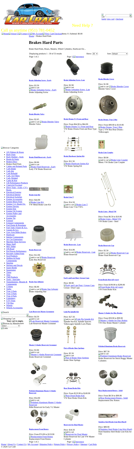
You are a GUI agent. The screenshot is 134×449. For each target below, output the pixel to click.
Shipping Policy (46, 444)
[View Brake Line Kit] (36, 202)
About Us (11, 444)
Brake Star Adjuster (36, 282)
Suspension (11, 270)
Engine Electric (12, 206)
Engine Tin (10, 218)
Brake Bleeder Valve (36, 114)
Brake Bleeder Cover (106, 79)
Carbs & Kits (11, 180)
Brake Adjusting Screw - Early (40, 80)
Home (31, 36)
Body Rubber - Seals (15, 157)
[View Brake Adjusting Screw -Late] (77, 90)
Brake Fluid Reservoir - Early (40, 157)
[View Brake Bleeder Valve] (49, 122)
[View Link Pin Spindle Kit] (84, 319)
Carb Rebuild (11, 173)
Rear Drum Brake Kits (72, 388)
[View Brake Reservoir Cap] (119, 253)
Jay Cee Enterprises (14, 239)
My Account (33, 444)
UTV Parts (10, 301)
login (104, 19)
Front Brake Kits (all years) (108, 280)
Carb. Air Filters (13, 176)
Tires (8, 275)
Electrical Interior (13, 195)
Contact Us (21, 444)
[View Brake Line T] (81, 204)
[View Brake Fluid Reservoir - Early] (42, 167)
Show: (89, 54)
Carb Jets (10, 171)
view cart (110, 19)
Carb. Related (12, 178)
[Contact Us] (24, 34)
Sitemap (83, 444)
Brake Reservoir (35, 250)
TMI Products (12, 277)
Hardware (10, 235)
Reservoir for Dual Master (73, 425)
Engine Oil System (14, 211)
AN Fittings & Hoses (15, 152)
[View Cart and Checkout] (52, 34)
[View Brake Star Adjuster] (49, 289)
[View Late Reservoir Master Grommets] (44, 321)
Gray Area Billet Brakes (16, 232)
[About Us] (14, 34)
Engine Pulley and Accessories (13, 214)
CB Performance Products (17, 183)
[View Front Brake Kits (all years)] (110, 287)
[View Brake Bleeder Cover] (119, 86)
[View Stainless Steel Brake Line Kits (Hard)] (115, 429)
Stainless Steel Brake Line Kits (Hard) (112, 422)
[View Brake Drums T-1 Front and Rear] (78, 126)
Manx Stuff (11, 244)
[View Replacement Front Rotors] (41, 437)
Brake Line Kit (34, 195)
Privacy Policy (73, 444)
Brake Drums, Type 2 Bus (107, 120)
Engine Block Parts (14, 202)
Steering (9, 263)
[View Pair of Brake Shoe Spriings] (76, 358)
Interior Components (14, 237)
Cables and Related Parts (16, 166)
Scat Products (12, 256)
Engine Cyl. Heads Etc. (16, 204)
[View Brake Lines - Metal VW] (109, 219)
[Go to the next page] (79, 57)
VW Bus (10, 303)
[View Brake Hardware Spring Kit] (76, 163)
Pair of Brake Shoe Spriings (74, 348)
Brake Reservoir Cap (106, 245)
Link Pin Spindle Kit (71, 312)
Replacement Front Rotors (39, 429)
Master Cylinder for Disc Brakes (110, 313)
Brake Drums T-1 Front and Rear (76, 119)
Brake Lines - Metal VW (107, 212)
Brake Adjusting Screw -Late (74, 80)
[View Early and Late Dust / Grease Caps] (79, 285)
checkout (119, 19)
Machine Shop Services (16, 242)
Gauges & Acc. (12, 230)
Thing (8, 272)
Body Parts (10, 154)
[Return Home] (5, 34)
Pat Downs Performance (16, 251)
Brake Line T (69, 197)
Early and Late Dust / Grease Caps (76, 278)
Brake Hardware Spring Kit (74, 156)
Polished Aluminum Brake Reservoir (111, 346)
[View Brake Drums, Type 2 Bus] (110, 127)
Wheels (9, 305)
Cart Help (93, 444)
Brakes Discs (11, 162)
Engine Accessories (14, 199)
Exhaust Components (15, 223)
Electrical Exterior (13, 192)
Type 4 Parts (11, 296)
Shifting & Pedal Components (13, 259)
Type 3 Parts (11, 294)
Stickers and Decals (14, 265)
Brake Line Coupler (105, 152)
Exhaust (9, 220)
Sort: (109, 54)
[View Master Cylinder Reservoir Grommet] (45, 354)
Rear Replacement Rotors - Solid (110, 391)
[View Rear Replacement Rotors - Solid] (113, 398)
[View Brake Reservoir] (47, 257)
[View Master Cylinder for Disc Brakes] (112, 320)
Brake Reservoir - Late (72, 245)
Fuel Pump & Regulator (16, 225)
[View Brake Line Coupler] (118, 160)
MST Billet (11, 246)
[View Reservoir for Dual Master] (75, 434)
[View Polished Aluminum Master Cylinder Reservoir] (46, 405)
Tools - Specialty (13, 279)
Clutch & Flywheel (14, 185)
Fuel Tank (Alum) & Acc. (17, 228)
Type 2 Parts (11, 291)
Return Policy (60, 444)
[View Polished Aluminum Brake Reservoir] (114, 356)
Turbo (8, 289)
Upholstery (10, 298)
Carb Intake (11, 169)
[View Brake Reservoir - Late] (84, 252)
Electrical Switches (14, 197)
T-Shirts (9, 286)
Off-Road (10, 249)
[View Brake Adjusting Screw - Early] (43, 90)
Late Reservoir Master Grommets (41, 312)
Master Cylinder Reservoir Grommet (43, 345)
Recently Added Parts (15, 253)
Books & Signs (12, 159)
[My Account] (36, 34)
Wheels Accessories (14, 308)
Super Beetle (11, 268)
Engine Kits (11, 209)
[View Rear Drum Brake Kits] (74, 396)
